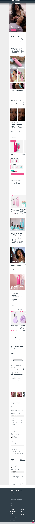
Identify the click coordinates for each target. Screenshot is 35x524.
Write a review (23, 154)
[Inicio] (17, 4)
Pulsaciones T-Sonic (14, 337)
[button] (33, 520)
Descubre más (13, 244)
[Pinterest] (23, 514)
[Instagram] (21, 511)
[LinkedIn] (21, 514)
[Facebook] (23, 511)
